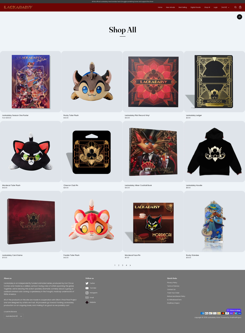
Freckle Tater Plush (91, 226)
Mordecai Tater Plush (30, 156)
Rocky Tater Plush (91, 86)
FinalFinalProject (235, 317)
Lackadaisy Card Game (30, 226)
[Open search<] (235, 7)
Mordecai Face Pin (153, 226)
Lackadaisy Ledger (214, 86)
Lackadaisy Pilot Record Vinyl (153, 86)
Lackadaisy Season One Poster (30, 86)
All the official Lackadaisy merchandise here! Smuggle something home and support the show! (122, 1)
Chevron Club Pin (91, 156)
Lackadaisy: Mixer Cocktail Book (153, 156)
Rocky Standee (214, 226)
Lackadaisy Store (214, 317)
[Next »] (130, 265)
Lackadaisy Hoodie (214, 156)
